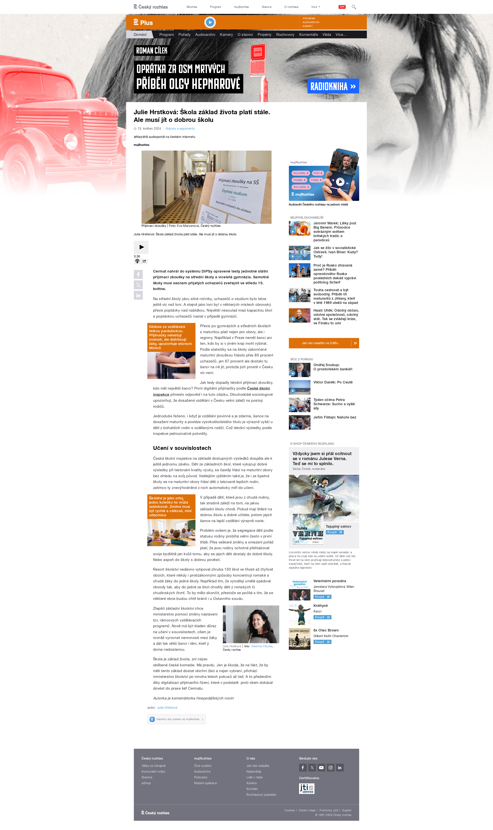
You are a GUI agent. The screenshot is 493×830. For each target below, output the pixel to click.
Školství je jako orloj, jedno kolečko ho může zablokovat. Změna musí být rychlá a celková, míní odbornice (170, 506)
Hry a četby (299, 173)
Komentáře (308, 34)
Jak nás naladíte (257, 766)
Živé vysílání (299, 187)
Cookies (289, 810)
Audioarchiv (311, 22)
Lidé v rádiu (254, 777)
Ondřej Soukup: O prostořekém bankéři (333, 367)
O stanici (245, 34)
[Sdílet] (144, 261)
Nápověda (253, 771)
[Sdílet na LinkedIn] (138, 295)
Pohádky (298, 180)
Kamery (308, 26)
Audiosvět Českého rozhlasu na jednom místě (318, 204)
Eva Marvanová (188, 226)
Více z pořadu (301, 359)
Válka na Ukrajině (154, 766)
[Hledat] (354, 7)
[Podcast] (137, 261)
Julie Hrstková (167, 707)
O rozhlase (291, 6)
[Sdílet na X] (138, 284)
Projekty (265, 34)
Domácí (140, 34)
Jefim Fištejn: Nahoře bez (335, 417)
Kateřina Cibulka (262, 646)
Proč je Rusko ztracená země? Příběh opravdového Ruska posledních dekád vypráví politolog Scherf (335, 273)
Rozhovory (285, 34)
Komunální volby (153, 771)
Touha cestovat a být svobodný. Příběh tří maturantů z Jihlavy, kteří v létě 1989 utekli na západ (336, 296)
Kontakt (252, 789)
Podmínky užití (328, 810)
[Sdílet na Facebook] (138, 274)
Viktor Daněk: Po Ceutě (333, 382)
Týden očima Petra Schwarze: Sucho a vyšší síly (334, 404)
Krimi (316, 173)
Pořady (185, 34)
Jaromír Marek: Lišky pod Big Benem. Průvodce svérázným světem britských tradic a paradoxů (335, 231)
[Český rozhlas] (151, 7)
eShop (146, 783)
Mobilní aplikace (205, 783)
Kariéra (251, 783)
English (346, 810)
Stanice (267, 6)
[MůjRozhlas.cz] (141, 145)
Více (341, 34)
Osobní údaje (307, 810)
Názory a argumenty (180, 128)
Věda (327, 34)
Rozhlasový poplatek (261, 794)
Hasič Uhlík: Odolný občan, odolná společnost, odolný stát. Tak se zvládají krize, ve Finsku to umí (336, 316)
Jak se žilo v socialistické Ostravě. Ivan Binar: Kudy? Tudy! (336, 252)
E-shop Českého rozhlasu (312, 443)
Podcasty (201, 777)
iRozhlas (192, 6)
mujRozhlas (241, 6)
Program (215, 6)
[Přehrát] (141, 247)
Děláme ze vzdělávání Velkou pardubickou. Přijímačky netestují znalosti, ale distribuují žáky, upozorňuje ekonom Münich (170, 337)
